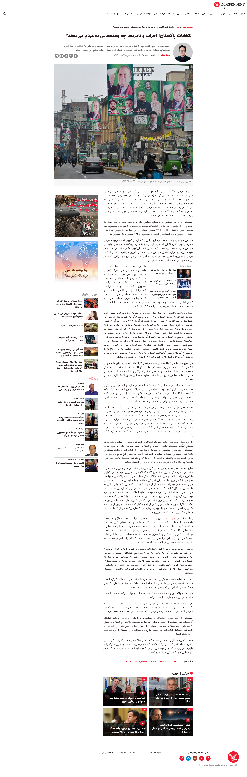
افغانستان (233, 14)
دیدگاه (196, 14)
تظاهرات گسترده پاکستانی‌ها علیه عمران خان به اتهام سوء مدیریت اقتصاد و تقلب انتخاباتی (163, 294)
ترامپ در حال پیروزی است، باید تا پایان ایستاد (70, 464)
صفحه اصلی (187, 27)
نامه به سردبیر (107, 752)
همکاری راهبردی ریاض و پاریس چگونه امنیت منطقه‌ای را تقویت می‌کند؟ (70, 420)
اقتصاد (171, 14)
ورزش (179, 14)
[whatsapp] (181, 758)
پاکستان (153, 661)
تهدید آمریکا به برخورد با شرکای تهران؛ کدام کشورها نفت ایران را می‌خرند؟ (69, 304)
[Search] (4, 14)
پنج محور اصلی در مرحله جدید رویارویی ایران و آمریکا (71, 403)
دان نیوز (170, 518)
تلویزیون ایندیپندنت (112, 14)
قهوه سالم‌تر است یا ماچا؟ (71, 325)
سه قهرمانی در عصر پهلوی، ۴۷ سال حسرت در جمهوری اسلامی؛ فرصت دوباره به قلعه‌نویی (69, 352)
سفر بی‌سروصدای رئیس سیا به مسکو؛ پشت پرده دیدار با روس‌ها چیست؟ (127, 730)
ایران (243, 14)
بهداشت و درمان (144, 14)
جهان (223, 14)
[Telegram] (188, 758)
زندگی (187, 14)
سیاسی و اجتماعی (210, 14)
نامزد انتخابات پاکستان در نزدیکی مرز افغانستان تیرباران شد (163, 282)
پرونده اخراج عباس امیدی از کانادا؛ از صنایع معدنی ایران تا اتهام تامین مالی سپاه (172, 698)
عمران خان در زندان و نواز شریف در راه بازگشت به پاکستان (163, 272)
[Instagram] (195, 758)
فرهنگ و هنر (159, 14)
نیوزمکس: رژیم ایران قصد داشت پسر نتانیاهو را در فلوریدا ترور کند (127, 699)
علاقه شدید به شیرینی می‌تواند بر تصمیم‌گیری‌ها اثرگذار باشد (68, 315)
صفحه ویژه (129, 14)
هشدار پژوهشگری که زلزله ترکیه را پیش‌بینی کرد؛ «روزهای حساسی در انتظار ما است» (171, 728)
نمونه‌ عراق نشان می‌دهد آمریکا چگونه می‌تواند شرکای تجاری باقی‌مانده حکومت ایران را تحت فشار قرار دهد (69, 366)
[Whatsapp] (71, 56)
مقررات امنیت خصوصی (128, 752)
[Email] (61, 56)
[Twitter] (66, 56)
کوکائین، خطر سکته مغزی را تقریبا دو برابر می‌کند (71, 339)
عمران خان (162, 661)
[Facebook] (76, 56)
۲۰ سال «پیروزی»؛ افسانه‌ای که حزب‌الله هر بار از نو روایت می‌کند (70, 388)
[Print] (57, 56)
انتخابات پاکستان (141, 661)
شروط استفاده (155, 752)
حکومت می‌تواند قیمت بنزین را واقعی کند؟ (71, 449)
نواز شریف (128, 661)
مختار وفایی (164, 55)
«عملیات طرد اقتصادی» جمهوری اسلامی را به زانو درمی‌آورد (70, 434)
